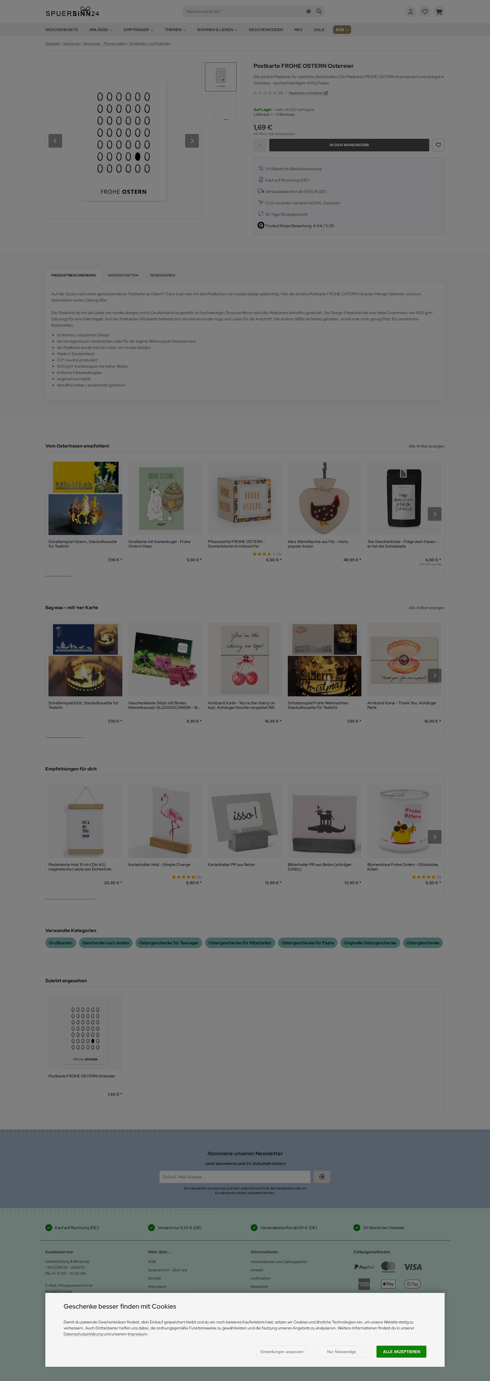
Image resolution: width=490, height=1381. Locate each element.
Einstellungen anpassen (281, 1351)
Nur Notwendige (341, 1351)
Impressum (137, 1334)
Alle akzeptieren (401, 1352)
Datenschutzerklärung (83, 1334)
